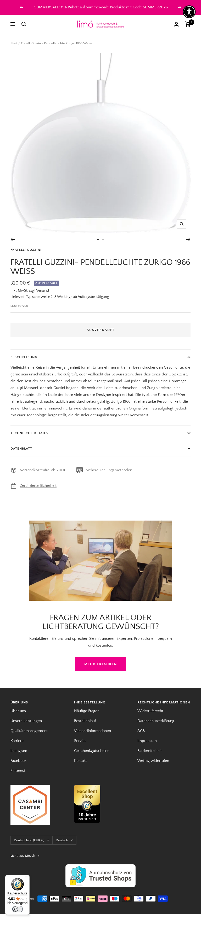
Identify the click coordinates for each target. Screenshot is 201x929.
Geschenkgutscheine (91, 750)
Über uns (18, 711)
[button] (189, 11)
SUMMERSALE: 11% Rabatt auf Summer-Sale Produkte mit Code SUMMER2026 (101, 7)
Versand (42, 290)
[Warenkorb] (188, 24)
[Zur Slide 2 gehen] (103, 239)
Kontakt (80, 760)
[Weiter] (188, 239)
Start (13, 43)
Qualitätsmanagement (29, 731)
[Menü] (26, 878)
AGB (141, 731)
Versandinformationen (92, 731)
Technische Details (29, 433)
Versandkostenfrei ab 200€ (43, 470)
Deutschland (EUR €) (29, 840)
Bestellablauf (85, 721)
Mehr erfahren (100, 664)
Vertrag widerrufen (153, 760)
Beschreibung (23, 357)
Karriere (17, 741)
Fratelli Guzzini (26, 250)
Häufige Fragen (86, 711)
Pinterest (17, 770)
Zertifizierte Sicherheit (38, 485)
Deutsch (62, 840)
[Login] (176, 24)
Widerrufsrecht (150, 711)
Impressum (147, 741)
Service (80, 741)
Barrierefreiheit (149, 750)
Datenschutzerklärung (155, 721)
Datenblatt (21, 448)
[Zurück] (12, 239)
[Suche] (23, 24)
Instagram (18, 750)
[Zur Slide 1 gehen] (98, 239)
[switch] (17, 909)
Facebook (18, 760)
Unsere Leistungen (26, 721)
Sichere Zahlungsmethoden (109, 470)
